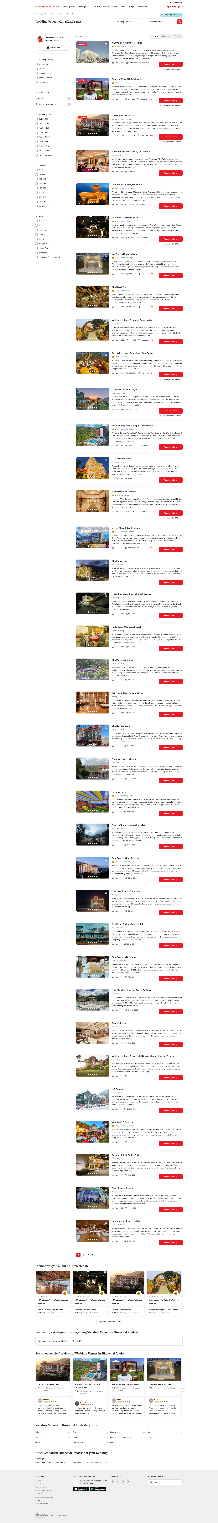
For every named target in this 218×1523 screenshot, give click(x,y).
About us (38, 1494)
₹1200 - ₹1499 (44, 133)
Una (149, 1437)
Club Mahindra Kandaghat (125, 389)
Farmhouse (43, 230)
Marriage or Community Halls (50, 257)
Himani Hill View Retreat (124, 491)
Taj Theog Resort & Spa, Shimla (128, 693)
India (155, 1482)
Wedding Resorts (45, 78)
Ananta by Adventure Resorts (127, 43)
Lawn (41, 234)
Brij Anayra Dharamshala (124, 254)
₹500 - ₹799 (44, 123)
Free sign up (177, 7)
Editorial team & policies (44, 1497)
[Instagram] (128, 1481)
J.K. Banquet (118, 1089)
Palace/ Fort (43, 248)
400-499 (42, 188)
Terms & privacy (41, 1484)
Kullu (149, 1432)
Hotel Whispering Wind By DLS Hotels (131, 151)
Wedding (38, 14)
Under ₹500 (43, 119)
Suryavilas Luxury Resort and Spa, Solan (132, 353)
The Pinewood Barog (122, 660)
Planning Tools (68, 7)
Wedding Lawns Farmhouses (97, 1462)
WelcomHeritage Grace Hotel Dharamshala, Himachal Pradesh (143, 1056)
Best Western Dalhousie (124, 957)
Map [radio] (178, 36)
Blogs (131, 7)
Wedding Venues (84, 7)
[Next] (182, 1294)
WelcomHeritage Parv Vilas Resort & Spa (132, 320)
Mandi (112, 1442)
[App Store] (81, 1491)
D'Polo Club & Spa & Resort (126, 528)
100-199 (42, 174)
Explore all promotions (107, 1321)
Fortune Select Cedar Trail (125, 1155)
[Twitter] (118, 1481)
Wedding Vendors (101, 7)
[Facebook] (113, 1481)
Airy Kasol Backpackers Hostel (127, 924)
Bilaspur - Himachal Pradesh (121, 1437)
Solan (75, 1432)
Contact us (39, 1481)
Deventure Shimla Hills (123, 115)
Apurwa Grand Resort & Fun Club (128, 825)
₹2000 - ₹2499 (45, 146)
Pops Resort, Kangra (122, 1188)
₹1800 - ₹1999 (44, 142)
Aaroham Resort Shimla (124, 759)
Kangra (113, 1432)
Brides (114, 7)
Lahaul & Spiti (78, 1442)
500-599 (42, 193)
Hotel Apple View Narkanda (126, 891)
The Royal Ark (119, 287)
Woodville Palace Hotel (124, 1122)
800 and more (44, 206)
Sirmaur (76, 1437)
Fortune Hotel (119, 792)
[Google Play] (98, 1491)
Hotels (41, 69)
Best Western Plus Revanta (125, 858)
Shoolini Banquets (121, 726)
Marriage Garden (45, 73)
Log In (168, 7)
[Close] (68, 36)
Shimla (37, 1432)
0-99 (41, 170)
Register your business (43, 1490)
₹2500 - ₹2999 (45, 151)
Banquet (42, 221)
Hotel (41, 225)
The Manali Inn (119, 561)
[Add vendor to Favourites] (106, 44)
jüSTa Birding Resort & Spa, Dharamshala (132, 425)
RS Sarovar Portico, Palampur (127, 184)
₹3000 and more (45, 155)
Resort (41, 239)
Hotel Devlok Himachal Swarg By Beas (131, 990)
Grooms (123, 7)
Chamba (38, 1437)
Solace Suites (119, 1023)
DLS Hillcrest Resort (122, 458)
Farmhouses (43, 82)
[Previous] (35, 1294)
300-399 (42, 183)
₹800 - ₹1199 (44, 128)
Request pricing (170, 64)
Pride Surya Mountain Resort (126, 627)
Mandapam (43, 253)
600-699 (42, 197)
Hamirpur (38, 1442)
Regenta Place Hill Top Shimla (127, 79)
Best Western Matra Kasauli (126, 217)
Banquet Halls (44, 64)
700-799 (42, 202)
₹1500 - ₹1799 (44, 137)
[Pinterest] (123, 1481)
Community (142, 7)
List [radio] (156, 36)
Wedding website (41, 1504)
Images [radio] (167, 36)
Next (94, 1255)
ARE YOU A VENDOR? (174, 3)
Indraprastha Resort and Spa (126, 1221)
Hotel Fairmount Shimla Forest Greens (131, 594)
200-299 (42, 179)
